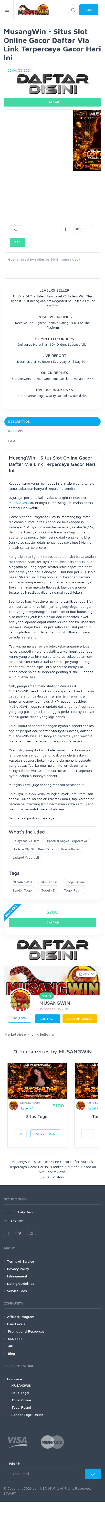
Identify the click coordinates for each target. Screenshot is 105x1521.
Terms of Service (20, 1261)
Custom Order (80, 1019)
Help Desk (25, 1212)
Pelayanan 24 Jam (26, 841)
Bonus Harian (70, 849)
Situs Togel (49, 882)
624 (17, 242)
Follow (19, 1018)
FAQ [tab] (11, 441)
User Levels (16, 1324)
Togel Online (75, 882)
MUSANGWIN (19, 502)
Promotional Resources (25, 1331)
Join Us (14, 1464)
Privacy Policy (18, 1269)
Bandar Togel (22, 890)
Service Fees (17, 1291)
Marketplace (15, 1034)
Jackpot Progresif (26, 857)
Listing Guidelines (20, 1283)
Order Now (45, 1133)
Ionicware (14, 1379)
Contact (47, 1019)
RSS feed (14, 1338)
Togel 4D (48, 890)
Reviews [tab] (15, 431)
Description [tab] (19, 421)
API (10, 1346)
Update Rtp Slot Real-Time (33, 849)
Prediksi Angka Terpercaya (67, 841)
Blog (11, 1353)
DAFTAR (52, 102)
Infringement (17, 1276)
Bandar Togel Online (27, 1415)
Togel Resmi (73, 890)
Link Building (43, 1034)
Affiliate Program (20, 1317)
